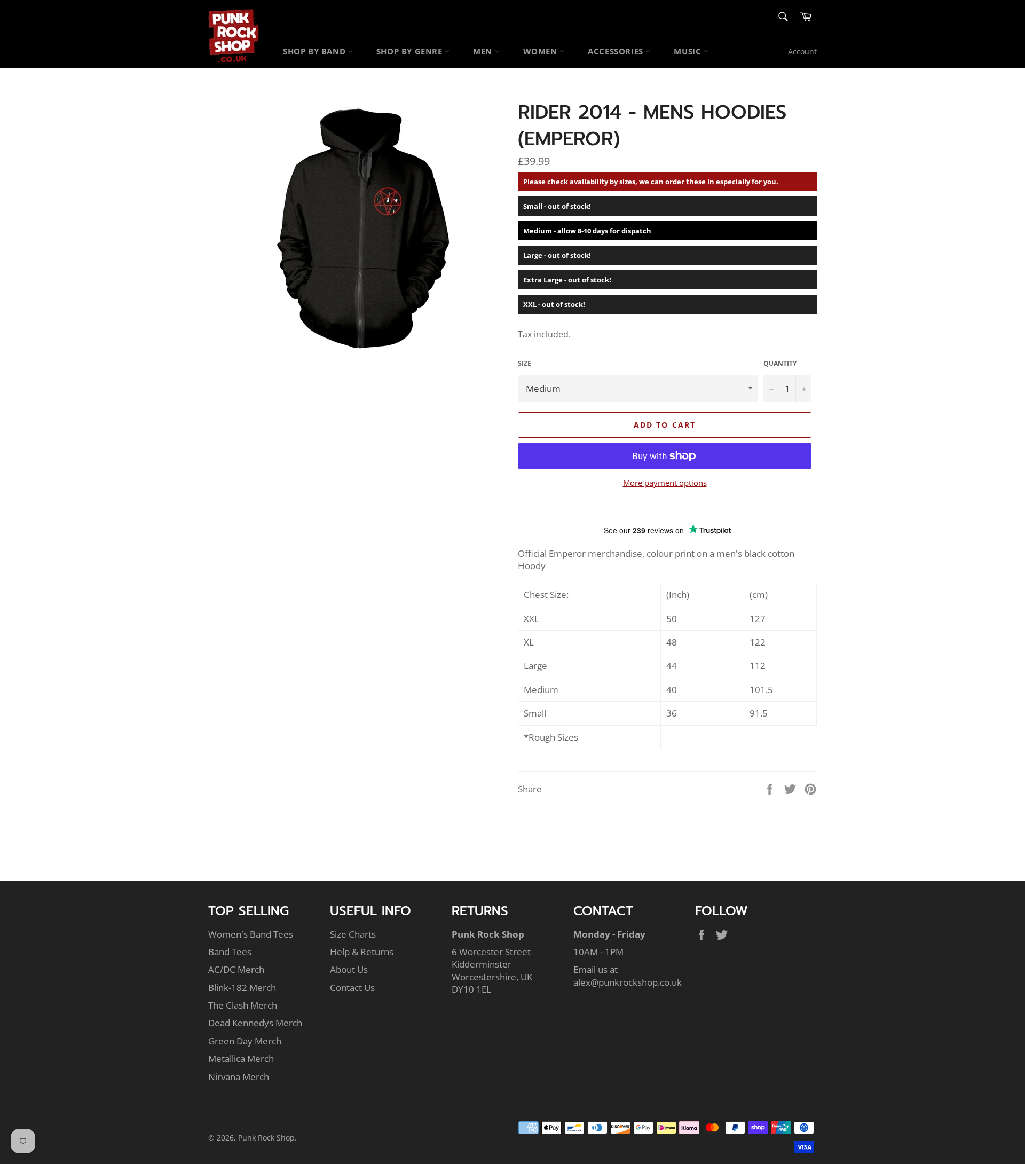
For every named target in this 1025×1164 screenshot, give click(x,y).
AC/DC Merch (236, 969)
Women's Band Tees (250, 934)
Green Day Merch (244, 1041)
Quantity (780, 363)
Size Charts (353, 934)
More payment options (665, 482)
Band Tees (229, 952)
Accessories (616, 51)
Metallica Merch (241, 1058)
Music (689, 51)
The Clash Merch (242, 1005)
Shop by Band (315, 51)
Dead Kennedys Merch (255, 1023)
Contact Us (352, 987)
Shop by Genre (410, 51)
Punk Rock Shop (266, 1137)
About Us (349, 969)
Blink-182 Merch (242, 987)
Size (524, 363)
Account (802, 51)
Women (541, 51)
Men (483, 51)
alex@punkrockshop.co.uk (627, 982)
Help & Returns (361, 952)
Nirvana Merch (238, 1077)
